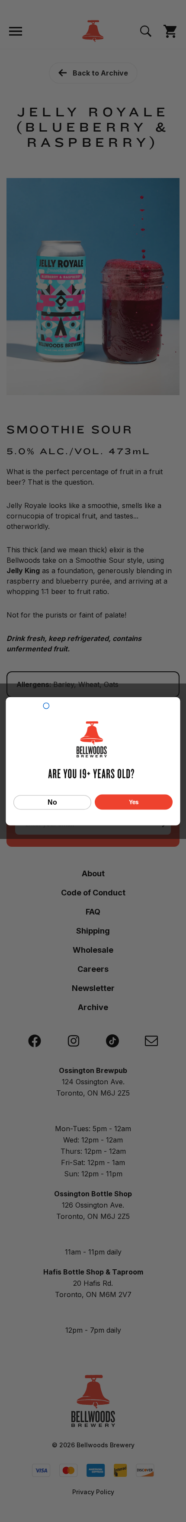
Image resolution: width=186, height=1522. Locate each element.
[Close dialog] (46, 705)
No (52, 802)
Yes (134, 802)
